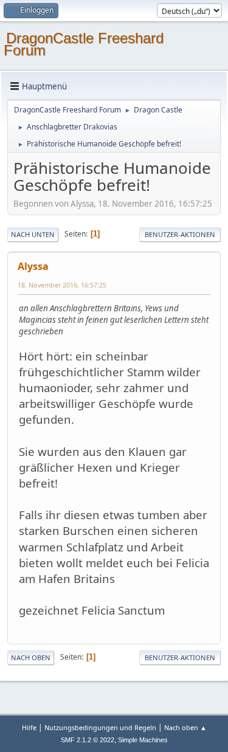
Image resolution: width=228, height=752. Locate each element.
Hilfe (29, 727)
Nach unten (33, 234)
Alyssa (33, 266)
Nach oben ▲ (185, 727)
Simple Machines (143, 739)
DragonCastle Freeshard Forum (84, 44)
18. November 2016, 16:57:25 (62, 284)
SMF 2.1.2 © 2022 (87, 739)
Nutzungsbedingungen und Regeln (100, 727)
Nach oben (30, 657)
